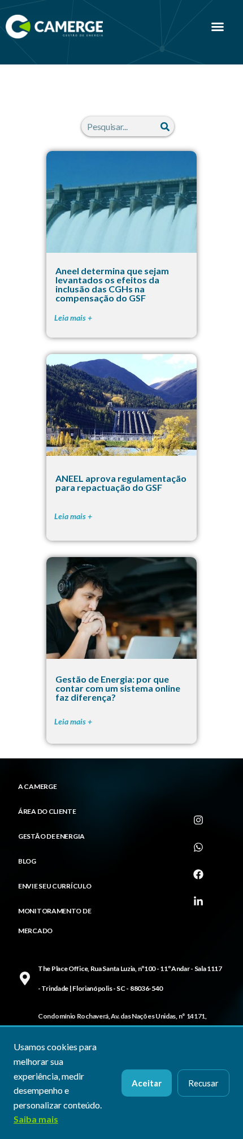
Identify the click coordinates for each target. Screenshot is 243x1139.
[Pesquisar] (165, 126)
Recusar (203, 1083)
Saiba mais (36, 1119)
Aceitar (147, 1083)
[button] (217, 26)
